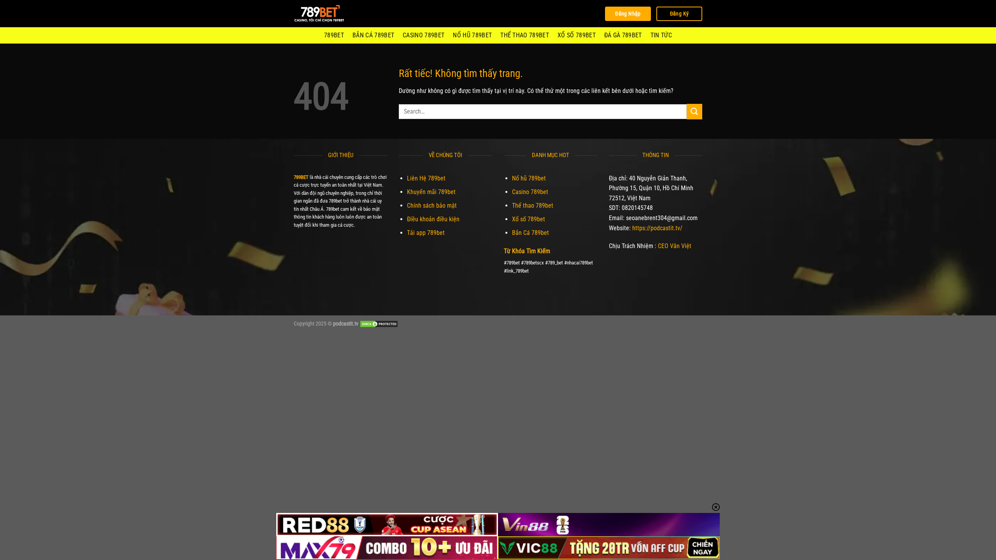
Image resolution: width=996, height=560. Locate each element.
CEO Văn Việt (674, 246)
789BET (334, 35)
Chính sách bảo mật (432, 205)
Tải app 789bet (426, 232)
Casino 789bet (423, 35)
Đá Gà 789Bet (623, 35)
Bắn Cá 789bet (373, 35)
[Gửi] (694, 111)
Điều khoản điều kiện (433, 219)
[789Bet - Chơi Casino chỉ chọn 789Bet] (333, 13)
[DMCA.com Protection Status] (378, 323)
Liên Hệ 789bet (426, 178)
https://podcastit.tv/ (657, 228)
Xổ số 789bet (577, 35)
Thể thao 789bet (524, 35)
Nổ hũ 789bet (472, 35)
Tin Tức (661, 35)
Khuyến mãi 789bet (431, 192)
